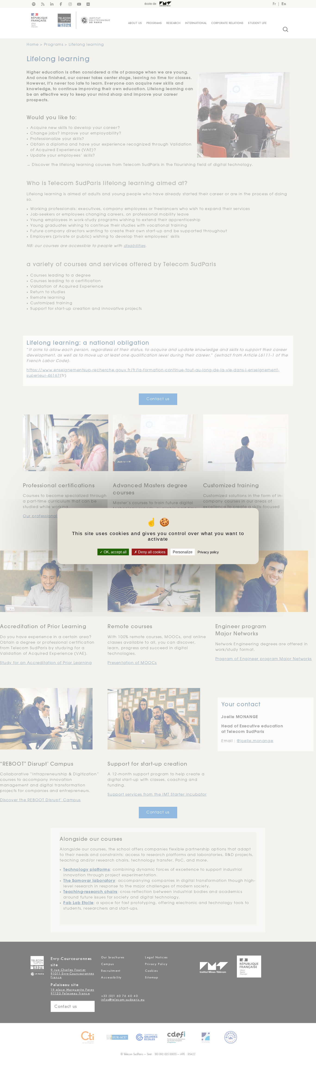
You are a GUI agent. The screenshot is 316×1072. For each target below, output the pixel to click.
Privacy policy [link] (208, 552)
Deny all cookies (151, 552)
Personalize (182, 552)
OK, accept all (115, 552)
